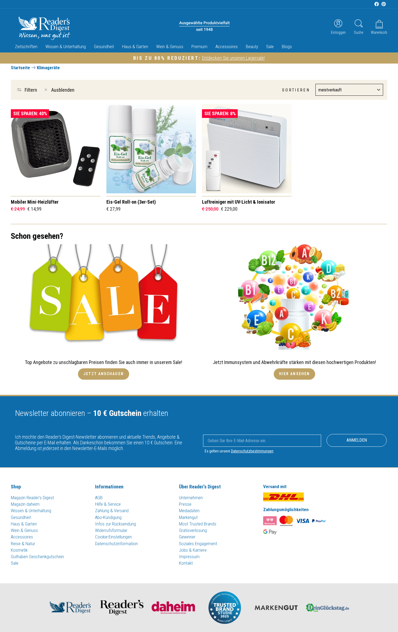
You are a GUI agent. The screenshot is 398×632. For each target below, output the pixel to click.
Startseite (20, 67)
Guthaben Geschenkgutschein (37, 556)
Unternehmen (191, 497)
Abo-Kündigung (108, 517)
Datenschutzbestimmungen (252, 451)
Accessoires (227, 46)
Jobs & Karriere (193, 550)
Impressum (189, 556)
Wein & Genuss (169, 46)
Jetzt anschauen (103, 374)
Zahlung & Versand (112, 510)
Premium (199, 46)
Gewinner (187, 537)
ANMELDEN (357, 440)
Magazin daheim (25, 504)
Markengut (188, 517)
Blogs (287, 46)
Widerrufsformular (111, 530)
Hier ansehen (294, 374)
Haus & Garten (135, 46)
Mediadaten (189, 510)
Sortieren (296, 90)
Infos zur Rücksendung (115, 524)
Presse (185, 504)
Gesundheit (104, 46)
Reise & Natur (23, 543)
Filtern (31, 90)
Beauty (252, 46)
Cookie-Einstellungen (113, 537)
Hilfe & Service (108, 504)
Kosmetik (19, 550)
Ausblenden (62, 90)
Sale (270, 46)
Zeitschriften (26, 46)
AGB (99, 497)
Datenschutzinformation (116, 543)
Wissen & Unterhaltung (65, 46)
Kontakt (186, 563)
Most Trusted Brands (197, 524)
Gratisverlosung (193, 530)
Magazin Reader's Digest (32, 497)
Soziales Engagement (198, 543)
